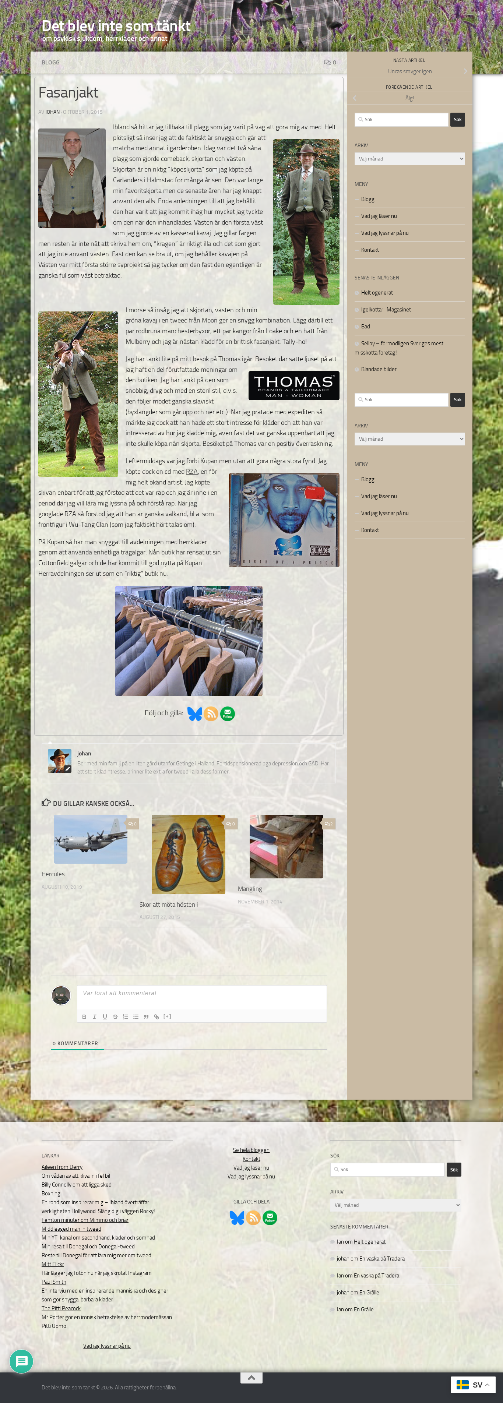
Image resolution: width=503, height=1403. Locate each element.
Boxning (51, 1193)
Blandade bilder (379, 369)
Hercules (53, 874)
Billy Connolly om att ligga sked (77, 1184)
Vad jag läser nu (379, 216)
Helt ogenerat (377, 292)
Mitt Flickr (53, 1264)
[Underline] (105, 1016)
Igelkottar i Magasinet (386, 309)
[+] (167, 1016)
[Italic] (94, 1016)
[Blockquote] (146, 1016)
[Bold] (84, 1016)
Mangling (250, 888)
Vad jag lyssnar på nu (385, 233)
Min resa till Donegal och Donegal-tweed (88, 1246)
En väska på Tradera (382, 1258)
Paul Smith (54, 1282)
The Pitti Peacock (61, 1308)
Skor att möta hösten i (169, 904)
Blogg (51, 62)
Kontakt (370, 250)
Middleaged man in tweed (71, 1229)
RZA (192, 472)
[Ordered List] (125, 1016)
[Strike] (115, 1016)
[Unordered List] (136, 1016)
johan (52, 112)
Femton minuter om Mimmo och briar (85, 1220)
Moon (210, 320)
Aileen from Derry (62, 1167)
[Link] (156, 1016)
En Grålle (369, 1292)
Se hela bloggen (251, 1150)
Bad (365, 326)
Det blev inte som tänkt (116, 26)
